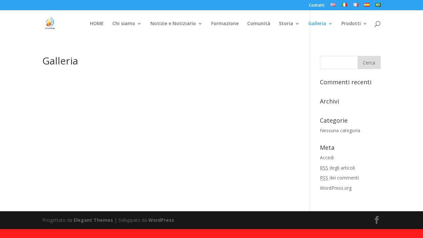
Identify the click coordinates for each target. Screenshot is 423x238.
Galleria (317, 23)
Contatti (317, 5)
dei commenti (339, 178)
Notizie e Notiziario (173, 23)
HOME (97, 23)
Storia (286, 23)
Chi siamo (123, 23)
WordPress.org (336, 188)
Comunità (258, 23)
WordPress (161, 220)
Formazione (225, 23)
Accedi (327, 157)
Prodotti (351, 23)
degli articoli (337, 168)
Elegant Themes (93, 220)
